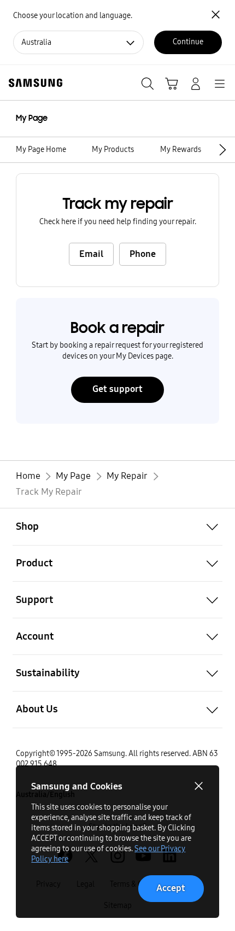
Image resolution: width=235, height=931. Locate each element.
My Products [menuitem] (113, 149)
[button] (224, 149)
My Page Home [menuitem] (41, 149)
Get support (117, 389)
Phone (143, 254)
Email (91, 254)
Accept (170, 888)
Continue (188, 41)
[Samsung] (33, 83)
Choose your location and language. (72, 15)
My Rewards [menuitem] (180, 149)
